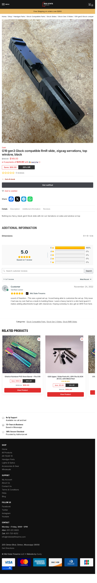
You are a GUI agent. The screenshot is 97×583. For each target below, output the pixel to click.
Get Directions (8, 548)
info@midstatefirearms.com (14, 537)
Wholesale (6, 469)
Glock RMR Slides (70, 322)
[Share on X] (17, 199)
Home (4, 16)
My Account (7, 480)
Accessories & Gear (10, 466)
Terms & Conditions (10, 490)
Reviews (46, 209)
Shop (10, 16)
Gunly (39, 554)
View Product (22, 390)
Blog (4, 496)
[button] (90, 5)
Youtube (5, 516)
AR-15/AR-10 (7, 456)
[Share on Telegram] (23, 199)
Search (89, 271)
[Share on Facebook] (11, 199)
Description (15, 209)
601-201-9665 (13, 530)
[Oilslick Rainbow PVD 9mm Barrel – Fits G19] (21, 354)
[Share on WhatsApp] (30, 199)
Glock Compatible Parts (36, 16)
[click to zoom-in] (48, 81)
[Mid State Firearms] (27, 293)
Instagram (6, 513)
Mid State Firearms (37, 293)
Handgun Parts (19, 16)
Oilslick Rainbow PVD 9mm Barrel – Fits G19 (22, 377)
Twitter (5, 510)
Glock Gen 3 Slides (65, 16)
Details (4, 209)
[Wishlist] (39, 339)
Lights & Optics (8, 463)
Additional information (31, 209)
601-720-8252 (12, 533)
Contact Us (7, 486)
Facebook (6, 506)
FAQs (4, 493)
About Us (6, 483)
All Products (7, 452)
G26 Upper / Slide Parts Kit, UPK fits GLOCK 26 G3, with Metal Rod (65, 378)
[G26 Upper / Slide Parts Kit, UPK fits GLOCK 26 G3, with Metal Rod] (64, 354)
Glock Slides (51, 16)
